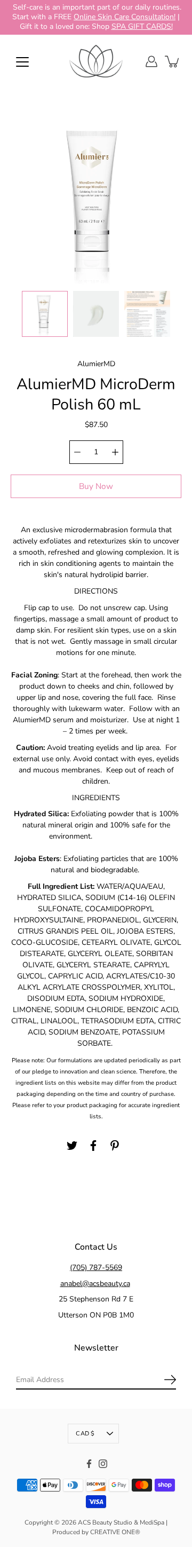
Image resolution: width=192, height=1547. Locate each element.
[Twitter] (72, 1146)
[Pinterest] (115, 1146)
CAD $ (85, 1433)
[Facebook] (93, 1146)
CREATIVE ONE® (115, 1531)
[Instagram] (103, 1463)
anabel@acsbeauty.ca (95, 1283)
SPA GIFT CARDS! (142, 26)
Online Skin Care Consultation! (124, 17)
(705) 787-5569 (96, 1267)
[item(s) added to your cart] (172, 61)
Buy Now (96, 485)
